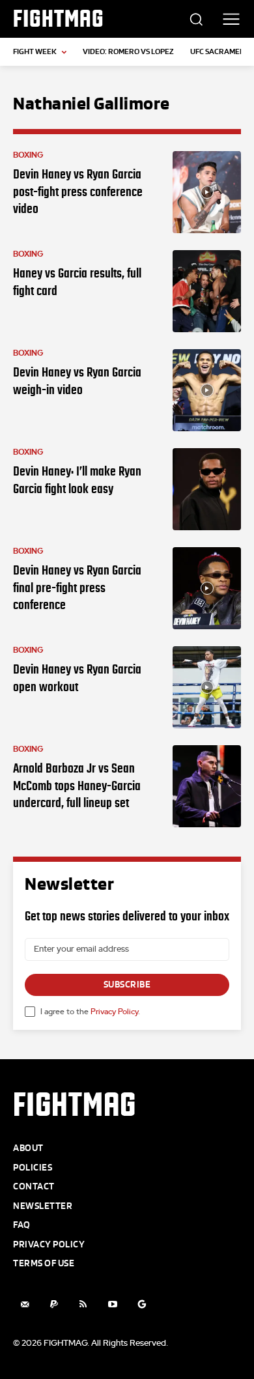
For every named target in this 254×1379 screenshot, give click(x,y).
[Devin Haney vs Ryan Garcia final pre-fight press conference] (207, 588)
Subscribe (127, 984)
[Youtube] (112, 1304)
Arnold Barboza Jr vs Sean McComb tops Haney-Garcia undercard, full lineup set (77, 785)
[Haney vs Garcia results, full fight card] (207, 291)
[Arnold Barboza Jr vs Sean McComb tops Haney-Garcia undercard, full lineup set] (207, 786)
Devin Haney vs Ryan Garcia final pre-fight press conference (77, 587)
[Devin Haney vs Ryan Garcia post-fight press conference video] (207, 192)
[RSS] (83, 1304)
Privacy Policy (114, 1012)
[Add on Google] (141, 1304)
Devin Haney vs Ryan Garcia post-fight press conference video (78, 191)
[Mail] (24, 1304)
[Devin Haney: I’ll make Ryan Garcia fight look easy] (207, 489)
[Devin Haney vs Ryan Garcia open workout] (207, 687)
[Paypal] (53, 1304)
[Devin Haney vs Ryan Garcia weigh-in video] (207, 390)
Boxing (28, 155)
